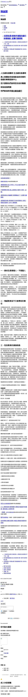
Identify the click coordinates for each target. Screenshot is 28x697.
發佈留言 (3, 612)
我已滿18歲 (3, 694)
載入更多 (3, 603)
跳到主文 (3, 15)
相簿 (5, 26)
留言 (14, 594)
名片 (5, 29)
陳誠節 (4, 11)
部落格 (5, 27)
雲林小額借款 (7, 569)
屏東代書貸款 (7, 568)
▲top (2, 601)
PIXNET (7, 674)
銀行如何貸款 (7, 566)
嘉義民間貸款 (4, 181)
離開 (9, 694)
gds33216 (3, 585)
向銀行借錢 (21, 184)
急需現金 (5, 517)
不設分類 (12, 23)
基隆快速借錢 (7, 573)
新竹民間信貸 (9, 512)
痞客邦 (11, 594)
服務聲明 (16, 676)
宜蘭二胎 (6, 571)
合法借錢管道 (7, 503)
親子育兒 (12, 598)
